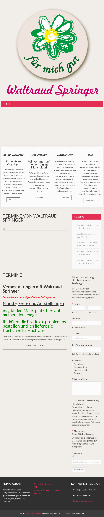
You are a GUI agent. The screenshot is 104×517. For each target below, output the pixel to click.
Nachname (92, 312)
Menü (7, 104)
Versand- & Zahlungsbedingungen (47, 490)
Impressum (38, 493)
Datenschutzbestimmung (85, 400)
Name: (76, 303)
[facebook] (3, 505)
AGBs (36, 487)
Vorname (75, 312)
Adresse (76, 318)
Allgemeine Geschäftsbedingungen (83, 432)
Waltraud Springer (34, 513)
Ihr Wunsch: (78, 360)
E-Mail (76, 333)
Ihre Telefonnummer (82, 345)
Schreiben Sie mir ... (81, 379)
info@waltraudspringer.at (83, 501)
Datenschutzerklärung (42, 484)
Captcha (77, 452)
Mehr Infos (13, 200)
